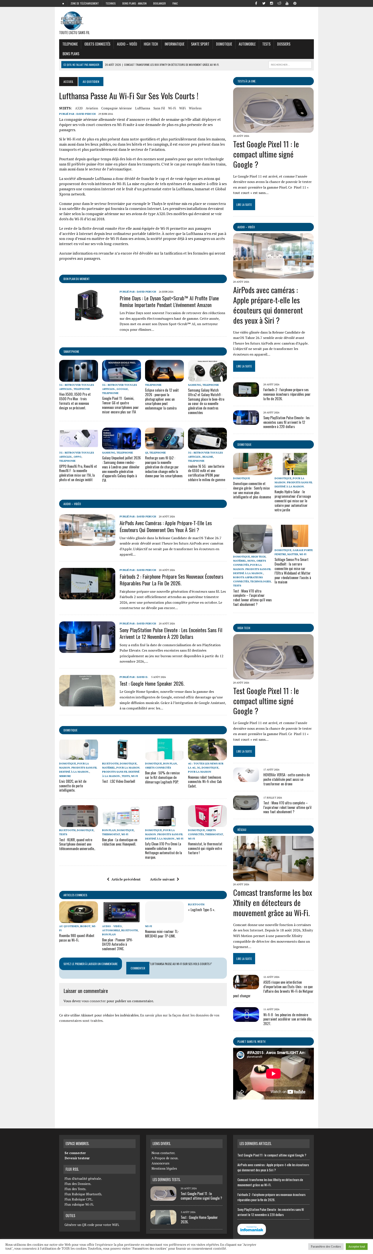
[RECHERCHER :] (290, 64)
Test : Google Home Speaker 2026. (152, 683)
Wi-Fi (172, 108)
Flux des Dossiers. (78, 1184)
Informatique (174, 44)
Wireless (195, 108)
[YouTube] (287, 3)
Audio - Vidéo (112, 926)
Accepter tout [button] (356, 1246)
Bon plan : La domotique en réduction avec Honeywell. (119, 842)
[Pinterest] (294, 3)
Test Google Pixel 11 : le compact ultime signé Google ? (266, 154)
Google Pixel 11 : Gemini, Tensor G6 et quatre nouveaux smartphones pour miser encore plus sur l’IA (120, 405)
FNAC (175, 3)
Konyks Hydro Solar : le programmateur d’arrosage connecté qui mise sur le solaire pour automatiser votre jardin (293, 500)
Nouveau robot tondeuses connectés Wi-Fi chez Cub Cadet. (205, 782)
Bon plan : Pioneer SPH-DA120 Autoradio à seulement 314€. (117, 944)
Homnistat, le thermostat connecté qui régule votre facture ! (205, 848)
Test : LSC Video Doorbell (118, 781)
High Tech (151, 44)
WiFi (182, 108)
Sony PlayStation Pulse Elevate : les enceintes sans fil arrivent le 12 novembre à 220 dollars (171, 633)
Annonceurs (160, 1163)
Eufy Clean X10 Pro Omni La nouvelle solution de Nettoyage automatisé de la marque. (163, 850)
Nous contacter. (163, 1153)
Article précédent (126, 879)
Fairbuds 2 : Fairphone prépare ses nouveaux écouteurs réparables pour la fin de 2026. (171, 579)
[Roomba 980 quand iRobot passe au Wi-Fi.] (78, 920)
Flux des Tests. (75, 1189)
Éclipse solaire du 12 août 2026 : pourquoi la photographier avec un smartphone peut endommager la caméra (162, 399)
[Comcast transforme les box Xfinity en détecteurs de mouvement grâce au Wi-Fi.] (273, 878)
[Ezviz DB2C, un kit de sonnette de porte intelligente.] (78, 757)
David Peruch (86, 113)
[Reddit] (279, 3)
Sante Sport (200, 44)
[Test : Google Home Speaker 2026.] (87, 703)
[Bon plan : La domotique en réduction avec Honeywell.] (121, 824)
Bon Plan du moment (76, 278)
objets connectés (97, 44)
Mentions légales (164, 1168)
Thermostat (111, 834)
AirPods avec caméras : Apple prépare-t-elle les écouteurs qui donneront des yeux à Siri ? (166, 526)
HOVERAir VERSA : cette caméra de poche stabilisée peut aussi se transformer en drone (286, 779)
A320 (78, 108)
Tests (266, 44)
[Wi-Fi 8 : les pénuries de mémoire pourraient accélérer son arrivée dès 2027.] (246, 1018)
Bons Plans (71, 53)
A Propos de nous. (165, 1158)
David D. (142, 677)
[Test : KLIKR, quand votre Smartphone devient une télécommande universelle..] (78, 824)
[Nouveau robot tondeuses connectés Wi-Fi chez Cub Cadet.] (207, 757)
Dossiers (283, 44)
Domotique (224, 44)
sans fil (159, 108)
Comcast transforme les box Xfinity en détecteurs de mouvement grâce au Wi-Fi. (272, 902)
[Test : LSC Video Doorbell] (121, 757)
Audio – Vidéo (127, 44)
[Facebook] (256, 3)
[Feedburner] (302, 3)
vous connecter (94, 1001)
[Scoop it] (310, 3)
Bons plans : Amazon (134, 3)
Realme (207, 456)
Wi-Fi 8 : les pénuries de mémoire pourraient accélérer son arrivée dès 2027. (287, 1019)
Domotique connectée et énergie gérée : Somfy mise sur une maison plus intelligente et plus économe (252, 490)
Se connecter (75, 1153)
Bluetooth (110, 763)
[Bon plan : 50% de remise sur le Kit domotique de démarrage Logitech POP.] (164, 757)
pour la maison (199, 771)
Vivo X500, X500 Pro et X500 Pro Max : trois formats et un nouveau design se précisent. (75, 401)
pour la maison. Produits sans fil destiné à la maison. (78, 767)
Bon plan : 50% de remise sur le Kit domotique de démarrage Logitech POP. (162, 777)
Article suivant (162, 879)
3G (198, 767)
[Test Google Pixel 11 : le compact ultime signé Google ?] (273, 129)
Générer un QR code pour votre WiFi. (92, 1224)
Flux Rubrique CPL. (79, 1199)
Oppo (77, 456)
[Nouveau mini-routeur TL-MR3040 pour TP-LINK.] (164, 920)
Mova (251, 560)
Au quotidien (69, 926)
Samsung (194, 384)
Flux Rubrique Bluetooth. (83, 1194)
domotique (70, 730)
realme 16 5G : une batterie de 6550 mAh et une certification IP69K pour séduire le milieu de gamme (206, 473)
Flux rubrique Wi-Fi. (79, 1204)
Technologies (260, 581)
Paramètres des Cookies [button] (326, 1246)
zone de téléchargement (85, 3)
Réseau (241, 829)
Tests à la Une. (246, 81)
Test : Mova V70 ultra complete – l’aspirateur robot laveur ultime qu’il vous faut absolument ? (252, 597)
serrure (65, 776)
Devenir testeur (77, 1158)
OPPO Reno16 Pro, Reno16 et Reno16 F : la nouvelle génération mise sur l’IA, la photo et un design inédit (78, 473)
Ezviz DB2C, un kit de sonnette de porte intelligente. (72, 786)
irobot (85, 926)
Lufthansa (142, 108)
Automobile (247, 44)
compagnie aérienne (116, 108)
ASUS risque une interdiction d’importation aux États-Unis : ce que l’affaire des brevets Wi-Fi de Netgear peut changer (273, 989)
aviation (92, 108)
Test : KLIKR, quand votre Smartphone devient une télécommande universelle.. (77, 844)
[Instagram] (271, 3)
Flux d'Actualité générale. (83, 1178)
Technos (111, 3)
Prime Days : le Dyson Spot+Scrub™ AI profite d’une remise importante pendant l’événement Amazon (169, 301)
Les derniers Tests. (166, 1179)
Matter (292, 554)
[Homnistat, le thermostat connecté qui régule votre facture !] (207, 824)
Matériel (108, 767)
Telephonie (70, 44)
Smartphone (71, 351)
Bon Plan (170, 763)
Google (122, 389)
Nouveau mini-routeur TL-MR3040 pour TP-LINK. (162, 934)
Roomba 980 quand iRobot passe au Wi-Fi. (76, 938)
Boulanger (159, 3)
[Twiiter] (263, 3)
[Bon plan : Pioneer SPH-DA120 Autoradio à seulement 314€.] (121, 920)
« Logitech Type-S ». (201, 909)
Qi (146, 452)
